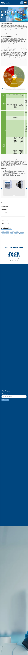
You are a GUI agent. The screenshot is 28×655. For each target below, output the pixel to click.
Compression (22, 233)
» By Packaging (4, 218)
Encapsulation (16, 233)
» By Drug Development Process (7, 221)
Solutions (4, 17)
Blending (11, 233)
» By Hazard (3, 215)
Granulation (12, 231)
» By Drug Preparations (5, 223)
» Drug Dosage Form (5, 212)
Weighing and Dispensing (5, 231)
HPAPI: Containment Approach (6, 236)
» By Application (4, 206)
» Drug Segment (4, 209)
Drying (17, 231)
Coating (3, 235)
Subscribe (4, 399)
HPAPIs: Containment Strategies (10, 235)
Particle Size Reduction (5, 233)
